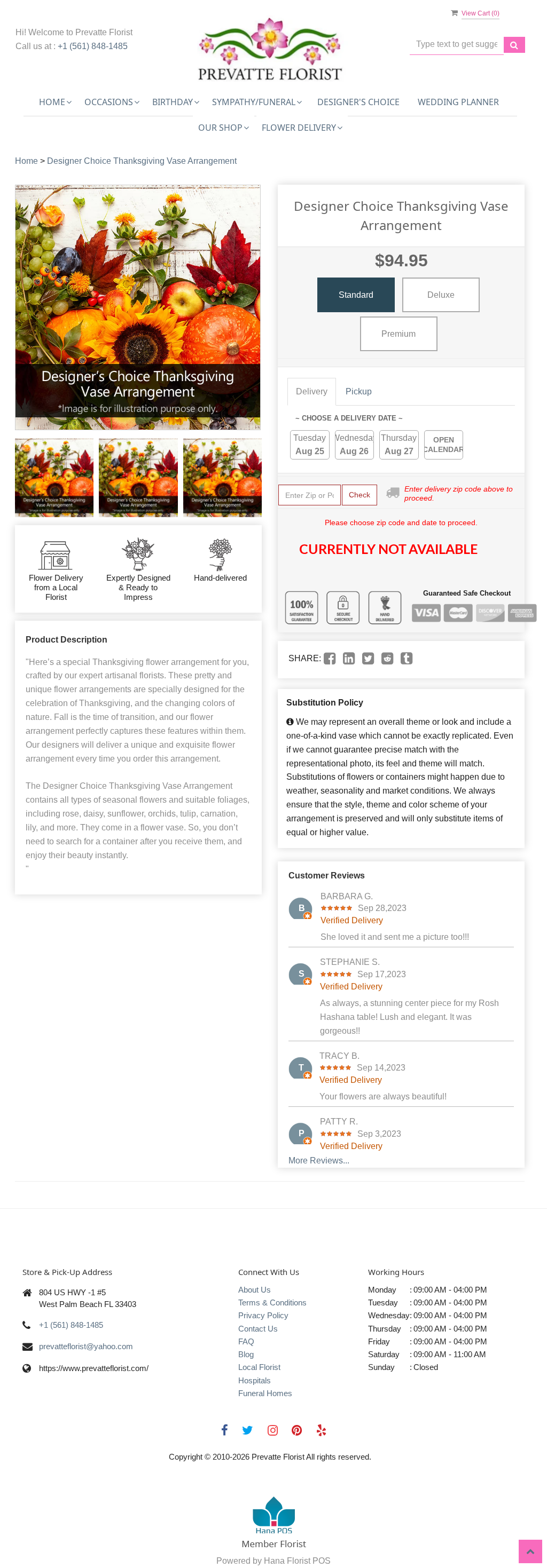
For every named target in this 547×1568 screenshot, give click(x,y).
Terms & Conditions (272, 1302)
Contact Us (258, 1328)
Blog (246, 1354)
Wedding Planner (458, 102)
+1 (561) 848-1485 (93, 46)
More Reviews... (318, 1160)
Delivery (311, 391)
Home (26, 160)
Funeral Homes (265, 1393)
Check (359, 494)
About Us (254, 1289)
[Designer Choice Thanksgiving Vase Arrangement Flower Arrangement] (54, 477)
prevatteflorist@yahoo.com (86, 1346)
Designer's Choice (358, 102)
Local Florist (259, 1367)
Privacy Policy (263, 1315)
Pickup (359, 391)
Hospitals (254, 1380)
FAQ (246, 1341)
